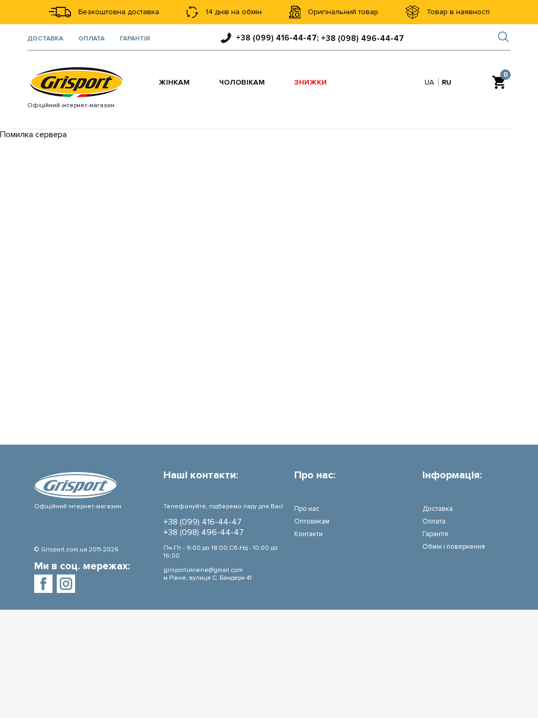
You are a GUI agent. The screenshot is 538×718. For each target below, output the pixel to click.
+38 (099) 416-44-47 (202, 522)
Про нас (306, 509)
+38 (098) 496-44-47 (203, 532)
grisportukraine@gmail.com (203, 570)
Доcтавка (45, 39)
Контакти (308, 534)
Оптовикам (311, 521)
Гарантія (135, 39)
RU (446, 82)
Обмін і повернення (453, 546)
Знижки (310, 82)
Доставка (437, 509)
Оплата (91, 39)
